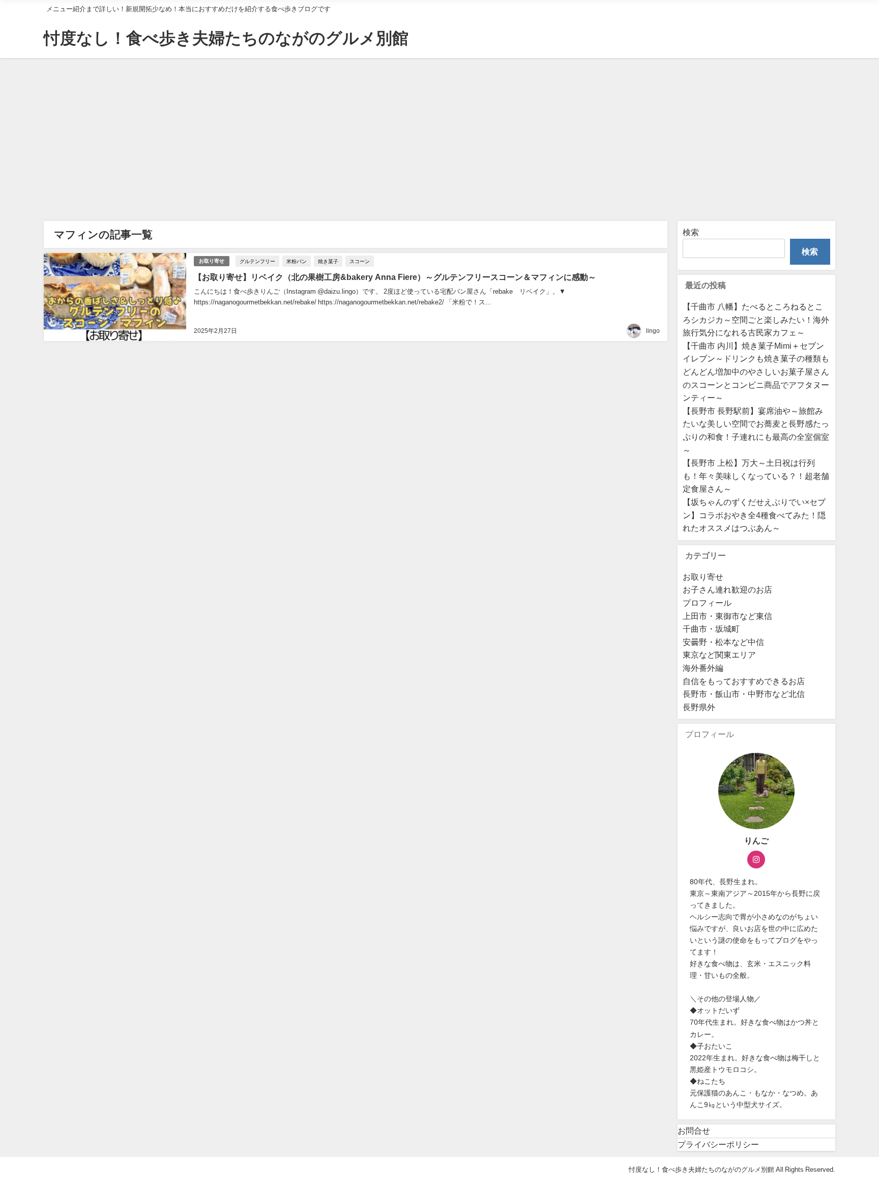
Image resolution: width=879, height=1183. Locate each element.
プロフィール (707, 603)
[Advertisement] (439, 134)
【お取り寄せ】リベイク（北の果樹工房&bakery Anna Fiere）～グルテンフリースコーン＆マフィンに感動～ (395, 277)
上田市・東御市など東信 (727, 616)
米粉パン (296, 261)
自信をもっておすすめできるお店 (744, 681)
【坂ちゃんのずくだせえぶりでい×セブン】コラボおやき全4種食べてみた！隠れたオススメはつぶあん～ (754, 515)
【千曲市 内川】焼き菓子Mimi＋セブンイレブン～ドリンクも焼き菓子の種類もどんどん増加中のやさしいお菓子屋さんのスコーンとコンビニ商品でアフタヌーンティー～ (756, 372)
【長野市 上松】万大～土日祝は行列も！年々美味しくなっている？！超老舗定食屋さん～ (756, 476)
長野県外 (699, 707)
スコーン (359, 261)
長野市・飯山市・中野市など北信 (744, 694)
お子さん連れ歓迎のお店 (727, 589)
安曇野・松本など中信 (723, 642)
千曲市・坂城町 (711, 629)
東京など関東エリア (719, 655)
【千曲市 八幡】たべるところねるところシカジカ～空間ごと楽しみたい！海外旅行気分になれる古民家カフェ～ (756, 319)
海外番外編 (703, 668)
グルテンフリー (257, 261)
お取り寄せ (211, 261)
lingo (653, 331)
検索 (691, 232)
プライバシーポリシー (718, 1144)
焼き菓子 (328, 261)
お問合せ (694, 1130)
